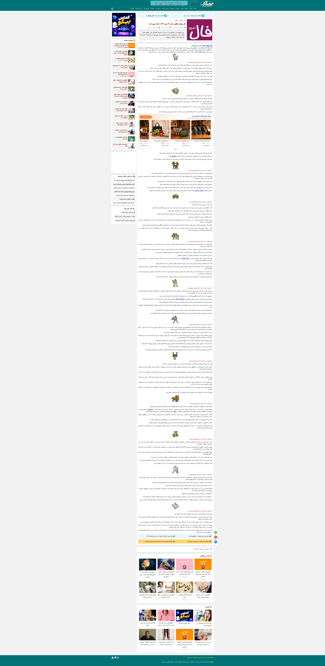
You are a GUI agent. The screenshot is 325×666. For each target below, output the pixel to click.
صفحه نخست (210, 657)
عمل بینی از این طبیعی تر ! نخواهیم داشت (199, 536)
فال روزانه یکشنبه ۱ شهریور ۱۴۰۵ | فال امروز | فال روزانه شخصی (203, 574)
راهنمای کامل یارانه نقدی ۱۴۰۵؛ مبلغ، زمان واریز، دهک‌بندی (159, 541)
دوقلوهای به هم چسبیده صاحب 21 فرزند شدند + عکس (166, 624)
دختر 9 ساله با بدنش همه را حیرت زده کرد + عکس (166, 643)
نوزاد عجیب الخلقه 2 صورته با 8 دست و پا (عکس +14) (160, 536)
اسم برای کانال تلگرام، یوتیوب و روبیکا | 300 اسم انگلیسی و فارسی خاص (124, 180)
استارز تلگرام (118, 216)
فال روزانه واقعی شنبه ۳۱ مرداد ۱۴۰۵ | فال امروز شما (184, 573)
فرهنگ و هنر (184, 9)
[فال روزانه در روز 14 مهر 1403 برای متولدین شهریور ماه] (175, 283)
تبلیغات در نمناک (191, 657)
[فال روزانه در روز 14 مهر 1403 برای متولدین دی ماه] (175, 434)
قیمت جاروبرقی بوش (128, 216)
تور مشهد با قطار (129, 220)
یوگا (175, 411)
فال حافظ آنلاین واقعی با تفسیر (184, 596)
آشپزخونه (146, 9)
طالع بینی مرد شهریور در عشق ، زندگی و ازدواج (166, 596)
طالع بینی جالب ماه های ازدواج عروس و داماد (203, 596)
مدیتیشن (173, 156)
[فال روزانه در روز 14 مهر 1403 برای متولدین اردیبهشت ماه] (175, 90)
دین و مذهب (139, 9)
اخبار (191, 9)
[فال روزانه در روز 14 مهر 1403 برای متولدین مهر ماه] (175, 319)
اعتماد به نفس (199, 191)
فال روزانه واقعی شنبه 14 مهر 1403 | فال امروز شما (167, 23)
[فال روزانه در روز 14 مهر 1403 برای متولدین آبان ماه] (175, 356)
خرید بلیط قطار (119, 220)
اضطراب (150, 409)
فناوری (132, 9)
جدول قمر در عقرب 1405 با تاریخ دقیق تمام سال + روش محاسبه (147, 574)
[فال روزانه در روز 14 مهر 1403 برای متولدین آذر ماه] (175, 398)
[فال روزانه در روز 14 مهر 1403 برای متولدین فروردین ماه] (175, 57)
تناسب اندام (165, 9)
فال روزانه (209, 45)
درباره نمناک (201, 657)
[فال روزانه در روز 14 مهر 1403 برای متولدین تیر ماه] (175, 197)
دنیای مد (158, 9)
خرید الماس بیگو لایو (184, 623)
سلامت (152, 9)
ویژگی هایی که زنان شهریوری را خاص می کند (147, 596)
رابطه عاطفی (185, 258)
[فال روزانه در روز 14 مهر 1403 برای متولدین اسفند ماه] (175, 506)
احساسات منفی (180, 299)
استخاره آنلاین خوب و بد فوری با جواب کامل (198, 541)
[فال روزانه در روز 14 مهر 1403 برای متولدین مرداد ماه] (175, 236)
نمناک (195, 9)
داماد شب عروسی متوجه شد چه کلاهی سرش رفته (203, 643)
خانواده (172, 9)
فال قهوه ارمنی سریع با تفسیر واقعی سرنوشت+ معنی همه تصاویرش (166, 574)
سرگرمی (177, 9)
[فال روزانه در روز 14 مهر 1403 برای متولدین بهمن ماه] (175, 469)
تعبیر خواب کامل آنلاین (128, 212)
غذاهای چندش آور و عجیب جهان (147, 624)
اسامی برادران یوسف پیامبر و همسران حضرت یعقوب (124, 184)
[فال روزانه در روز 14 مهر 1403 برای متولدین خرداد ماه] (175, 165)
